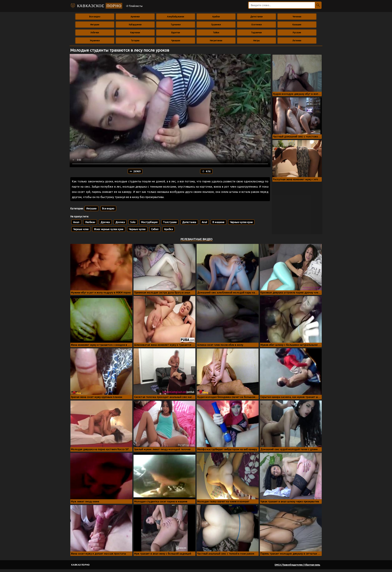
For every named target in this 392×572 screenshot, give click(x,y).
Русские (297, 32)
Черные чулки (137, 229)
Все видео (94, 16)
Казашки (296, 24)
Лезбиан (90, 222)
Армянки (135, 16)
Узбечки (94, 32)
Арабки (216, 16)
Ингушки (94, 24)
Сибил (155, 229)
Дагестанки (256, 16)
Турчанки (176, 24)
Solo (133, 222)
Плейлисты (135, 6)
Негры (256, 40)
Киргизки (135, 32)
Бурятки (175, 32)
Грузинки (216, 24)
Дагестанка (189, 222)
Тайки (216, 32)
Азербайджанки (175, 16)
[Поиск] (318, 5)
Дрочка (105, 222)
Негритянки (216, 40)
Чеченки (297, 16)
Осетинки (256, 24)
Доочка (120, 222)
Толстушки (170, 222)
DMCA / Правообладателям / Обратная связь (297, 565)
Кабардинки (135, 24)
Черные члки (81, 229)
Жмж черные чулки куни (108, 229)
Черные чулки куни (241, 222)
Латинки (296, 40)
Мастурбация (149, 222)
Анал (76, 222)
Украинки (95, 40)
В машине (218, 222)
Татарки (135, 40)
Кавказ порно (80, 564)
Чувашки (175, 40)
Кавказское (98, 5)
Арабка (168, 229)
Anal (204, 222)
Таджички (256, 32)
